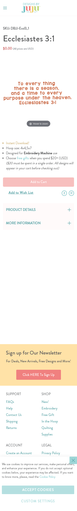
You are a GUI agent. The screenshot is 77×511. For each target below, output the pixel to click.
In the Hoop (49, 421)
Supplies (47, 434)
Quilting (47, 427)
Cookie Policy (47, 477)
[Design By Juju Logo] (31, 8)
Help (9, 408)
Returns (11, 427)
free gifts (23, 158)
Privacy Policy (50, 453)
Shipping (12, 421)
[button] (71, 8)
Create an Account (19, 453)
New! (45, 401)
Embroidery (49, 408)
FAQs (10, 401)
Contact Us (13, 414)
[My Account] (63, 8)
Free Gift (47, 414)
